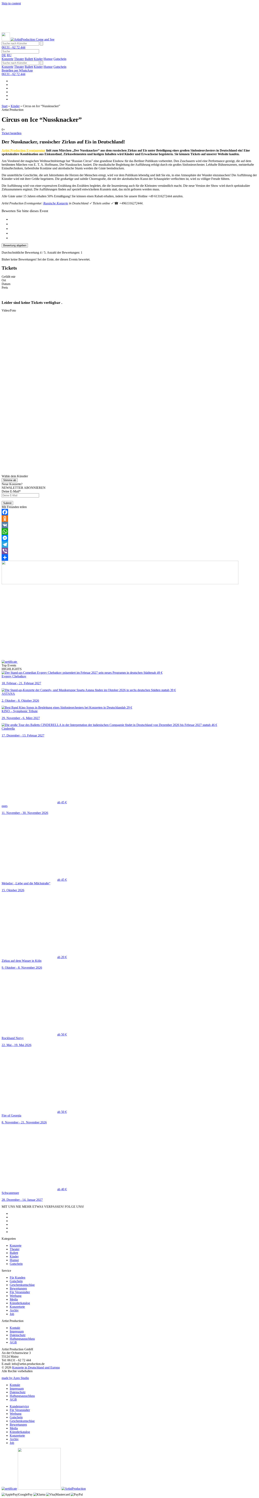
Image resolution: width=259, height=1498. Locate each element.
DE (4, 55)
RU (9, 55)
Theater (19, 59)
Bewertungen (18, 1288)
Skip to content (11, 3)
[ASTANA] (123, 30)
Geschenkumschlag (22, 1285)
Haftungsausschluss (22, 1338)
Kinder (38, 59)
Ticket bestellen (11, 133)
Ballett (29, 59)
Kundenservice (19, 1406)
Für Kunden (17, 1277)
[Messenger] (129, 538)
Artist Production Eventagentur (23, 150)
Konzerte (7, 59)
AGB (13, 1342)
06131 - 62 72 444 (13, 47)
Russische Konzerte (55, 203)
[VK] (129, 525)
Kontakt (15, 1327)
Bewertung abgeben (14, 245)
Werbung (15, 1295)
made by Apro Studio (15, 1378)
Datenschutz (17, 1335)
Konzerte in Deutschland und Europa (36, 1367)
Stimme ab (9, 480)
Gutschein (59, 59)
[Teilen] (129, 557)
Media (14, 1299)
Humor (48, 59)
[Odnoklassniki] (129, 518)
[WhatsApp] (129, 531)
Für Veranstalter (20, 1292)
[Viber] (129, 551)
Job (12, 1314)
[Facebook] (129, 512)
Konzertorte (17, 1306)
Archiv (14, 1310)
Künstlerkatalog (20, 1303)
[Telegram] (129, 544)
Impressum (17, 1331)
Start (4, 106)
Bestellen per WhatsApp (17, 70)
